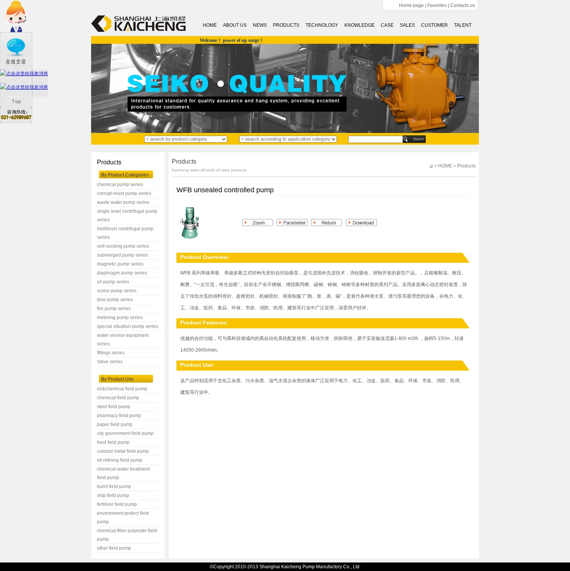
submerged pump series (122, 255)
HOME (210, 25)
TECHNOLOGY (322, 25)
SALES (407, 25)
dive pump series (115, 299)
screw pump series (116, 290)
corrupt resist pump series (124, 193)
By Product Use (117, 379)
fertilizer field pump (117, 504)
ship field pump (113, 495)
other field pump (114, 548)
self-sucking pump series (123, 246)
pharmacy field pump (119, 415)
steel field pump (113, 406)
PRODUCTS (286, 25)
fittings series (110, 352)
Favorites (437, 5)
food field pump (113, 442)
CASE (387, 25)
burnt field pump (114, 486)
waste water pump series (123, 202)
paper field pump (115, 424)
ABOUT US (235, 25)
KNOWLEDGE (359, 25)
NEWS (260, 25)
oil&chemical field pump (122, 389)
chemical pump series (120, 184)
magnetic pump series (120, 264)
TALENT (463, 25)
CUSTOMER (434, 25)
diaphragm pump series (122, 273)
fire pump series (114, 308)
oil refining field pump (119, 460)
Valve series (110, 361)
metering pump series (120, 317)
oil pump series (113, 282)
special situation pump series (127, 326)
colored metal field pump (123, 451)
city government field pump (125, 433)
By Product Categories (125, 175)
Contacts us (462, 5)
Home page (411, 5)
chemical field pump (118, 397)
